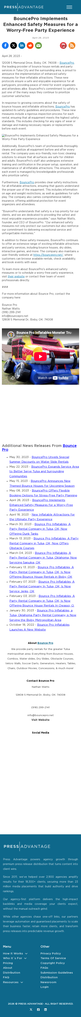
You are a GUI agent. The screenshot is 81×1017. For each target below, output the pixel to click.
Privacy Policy (50, 953)
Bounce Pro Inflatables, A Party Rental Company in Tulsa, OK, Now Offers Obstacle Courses (44, 543)
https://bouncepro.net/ (48, 255)
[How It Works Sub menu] (26, 953)
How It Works (13, 953)
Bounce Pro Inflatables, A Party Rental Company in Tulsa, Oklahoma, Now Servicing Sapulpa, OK (43, 558)
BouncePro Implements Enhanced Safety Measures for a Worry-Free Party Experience (41, 505)
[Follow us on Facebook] (38, 1009)
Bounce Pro (45, 643)
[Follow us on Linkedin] (45, 1009)
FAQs (44, 968)
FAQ (6, 977)
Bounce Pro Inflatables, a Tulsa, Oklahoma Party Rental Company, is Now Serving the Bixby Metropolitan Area (42, 615)
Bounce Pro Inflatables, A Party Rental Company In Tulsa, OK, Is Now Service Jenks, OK (42, 587)
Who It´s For (12, 958)
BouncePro (67, 63)
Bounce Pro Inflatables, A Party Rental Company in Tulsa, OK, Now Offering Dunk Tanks (40, 529)
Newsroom (48, 982)
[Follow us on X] (31, 1009)
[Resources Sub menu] (21, 982)
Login (44, 987)
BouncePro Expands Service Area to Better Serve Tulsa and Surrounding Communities (44, 472)
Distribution (11, 973)
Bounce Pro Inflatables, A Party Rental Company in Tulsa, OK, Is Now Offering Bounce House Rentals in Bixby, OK (41, 572)
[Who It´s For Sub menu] (25, 958)
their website (16, 277)
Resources (10, 982)
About (7, 968)
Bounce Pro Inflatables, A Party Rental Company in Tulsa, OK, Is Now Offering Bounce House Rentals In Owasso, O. (42, 601)
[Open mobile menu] (69, 7)
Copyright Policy (52, 963)
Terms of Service (53, 958)
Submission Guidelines (56, 973)
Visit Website (40, 720)
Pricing (8, 963)
